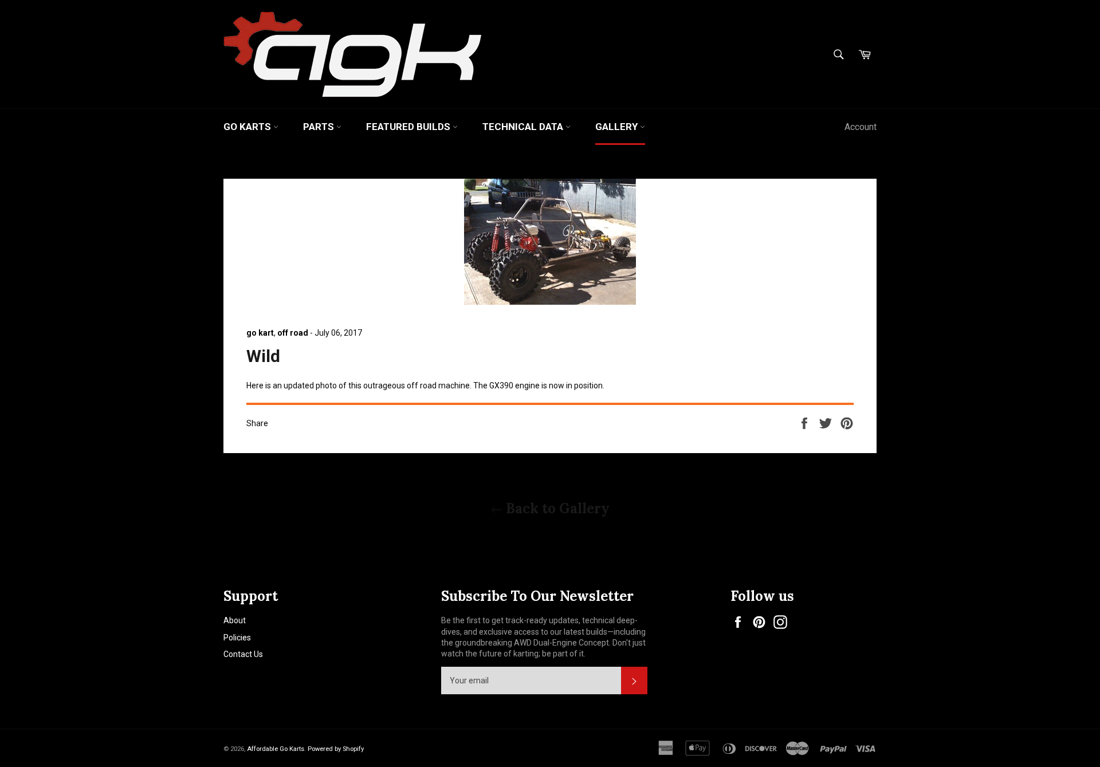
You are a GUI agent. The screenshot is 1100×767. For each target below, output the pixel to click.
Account (860, 126)
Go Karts (248, 126)
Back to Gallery (556, 508)
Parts (319, 126)
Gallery (617, 126)
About (234, 620)
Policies (237, 637)
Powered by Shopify (336, 749)
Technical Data (523, 126)
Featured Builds (409, 126)
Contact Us (243, 654)
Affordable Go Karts (275, 749)
